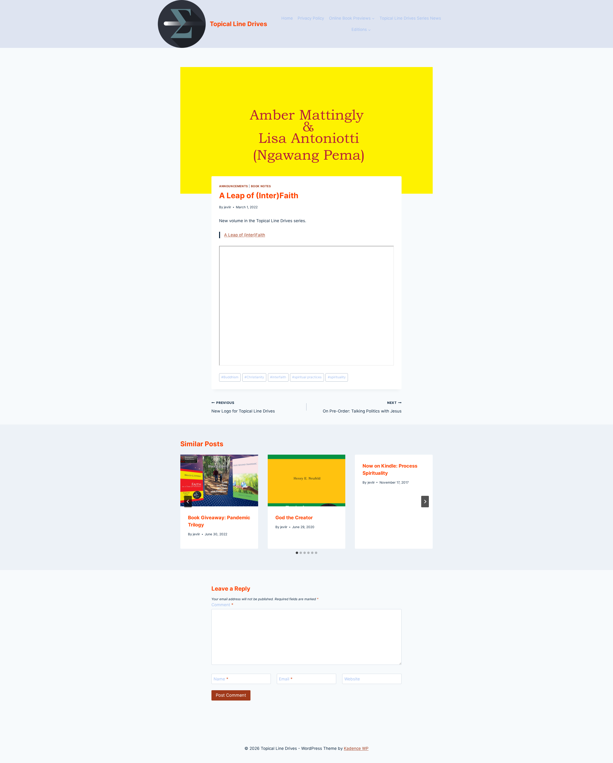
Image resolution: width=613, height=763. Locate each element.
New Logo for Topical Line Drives (243, 407)
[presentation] (219, 480)
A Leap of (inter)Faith (244, 234)
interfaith (278, 377)
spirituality (337, 377)
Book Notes (261, 186)
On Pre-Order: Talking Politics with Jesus (362, 407)
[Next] (425, 501)
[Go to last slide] (188, 501)
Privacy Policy (311, 18)
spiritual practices (307, 377)
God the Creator (294, 517)
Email (286, 679)
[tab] (297, 553)
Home (287, 18)
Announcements (233, 186)
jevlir (227, 207)
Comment (222, 604)
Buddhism (229, 377)
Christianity (254, 377)
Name (221, 679)
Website (352, 679)
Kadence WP (356, 748)
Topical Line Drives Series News (410, 18)
